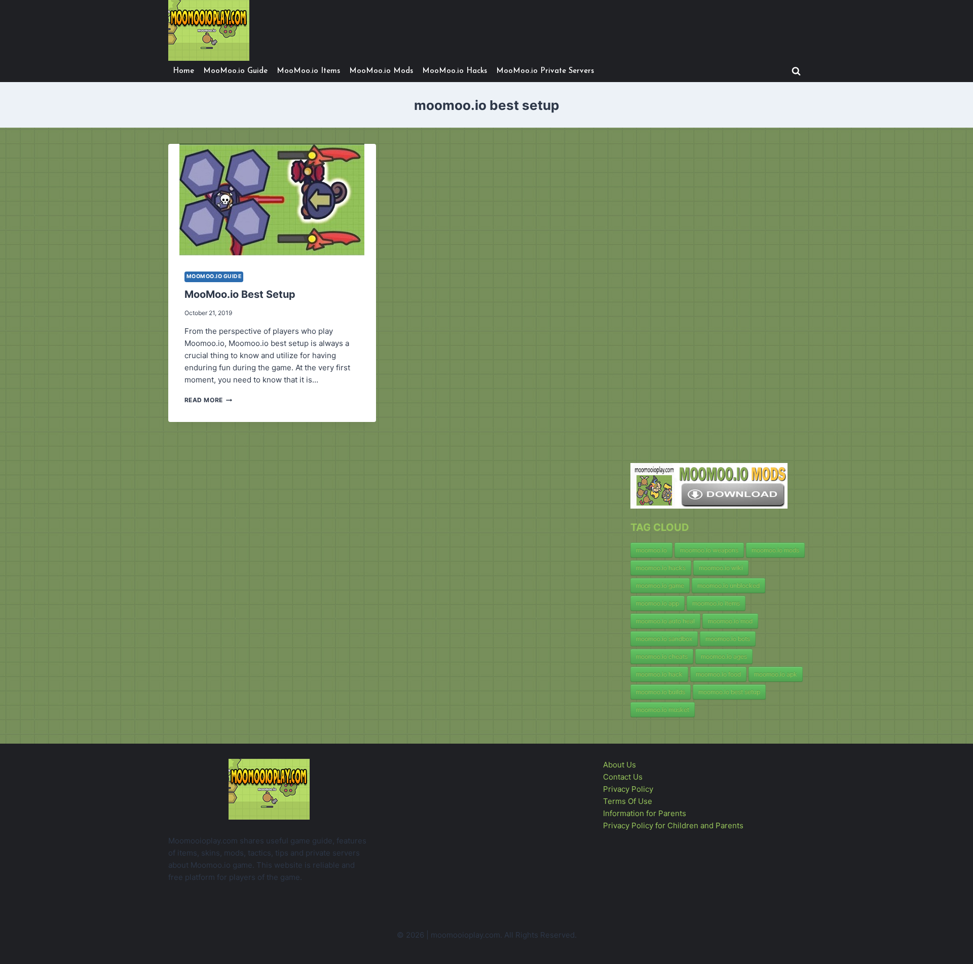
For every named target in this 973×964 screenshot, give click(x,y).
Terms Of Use (627, 801)
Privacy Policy (628, 789)
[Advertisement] (706, 296)
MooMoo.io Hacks (454, 71)
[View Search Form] (796, 71)
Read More (208, 400)
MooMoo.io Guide (235, 71)
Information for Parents (644, 813)
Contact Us (623, 777)
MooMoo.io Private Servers (545, 71)
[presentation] (272, 199)
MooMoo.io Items (308, 71)
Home (183, 71)
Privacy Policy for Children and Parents (673, 825)
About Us (619, 764)
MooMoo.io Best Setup (239, 294)
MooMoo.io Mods (381, 71)
